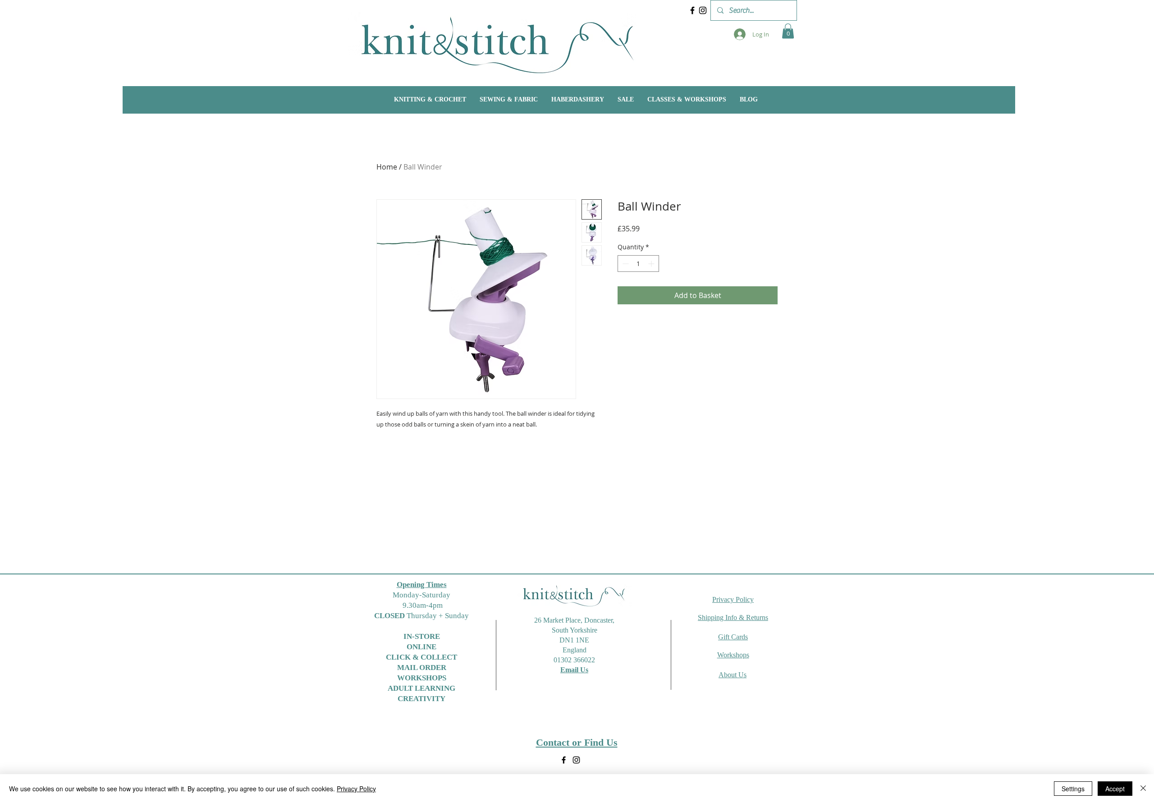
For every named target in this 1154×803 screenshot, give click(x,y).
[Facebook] (692, 10)
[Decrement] (624, 263)
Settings (1073, 788)
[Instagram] (703, 10)
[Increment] (652, 263)
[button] (788, 30)
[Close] (1143, 788)
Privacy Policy (356, 788)
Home (386, 167)
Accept (1115, 788)
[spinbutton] (638, 263)
